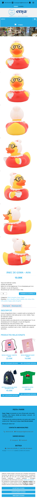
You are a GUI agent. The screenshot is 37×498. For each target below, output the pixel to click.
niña (32, 299)
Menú (3, 19)
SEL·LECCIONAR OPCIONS (10, 363)
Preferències (10, 450)
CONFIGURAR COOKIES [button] (18, 492)
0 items (20, 25)
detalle (22, 299)
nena (29, 299)
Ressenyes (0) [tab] (16, 306)
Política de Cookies (29, 480)
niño (2, 301)
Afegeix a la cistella (27, 293)
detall (18, 299)
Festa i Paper (21, 297)
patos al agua (8, 301)
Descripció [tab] (6, 306)
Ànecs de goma (12, 297)
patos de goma (17, 301)
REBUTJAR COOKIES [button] (18, 495)
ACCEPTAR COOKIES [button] (18, 488)
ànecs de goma (11, 299)
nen (26, 299)
